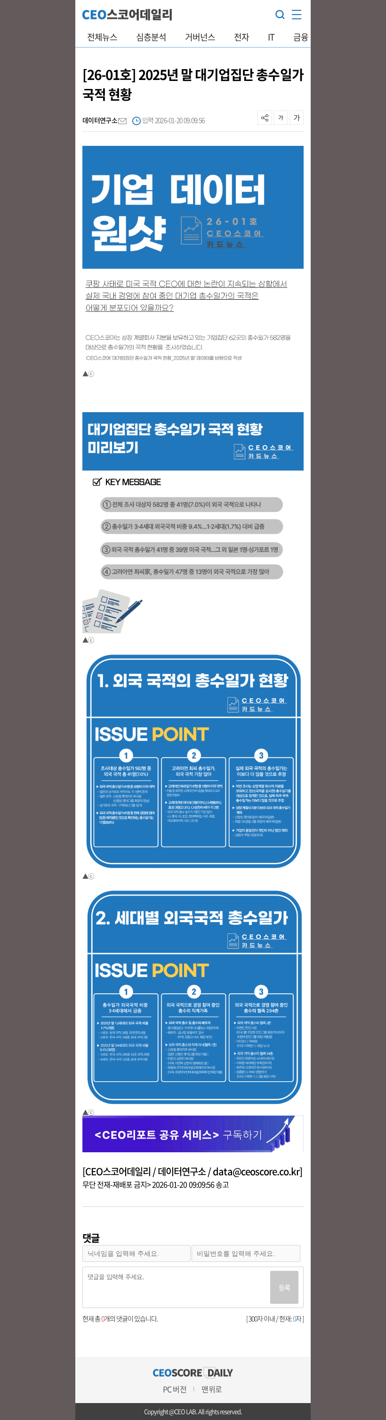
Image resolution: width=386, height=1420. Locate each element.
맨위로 (211, 1389)
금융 (300, 37)
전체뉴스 (102, 37)
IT (271, 37)
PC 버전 (174, 1389)
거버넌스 (200, 37)
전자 (241, 37)
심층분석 (151, 37)
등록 (284, 1287)
